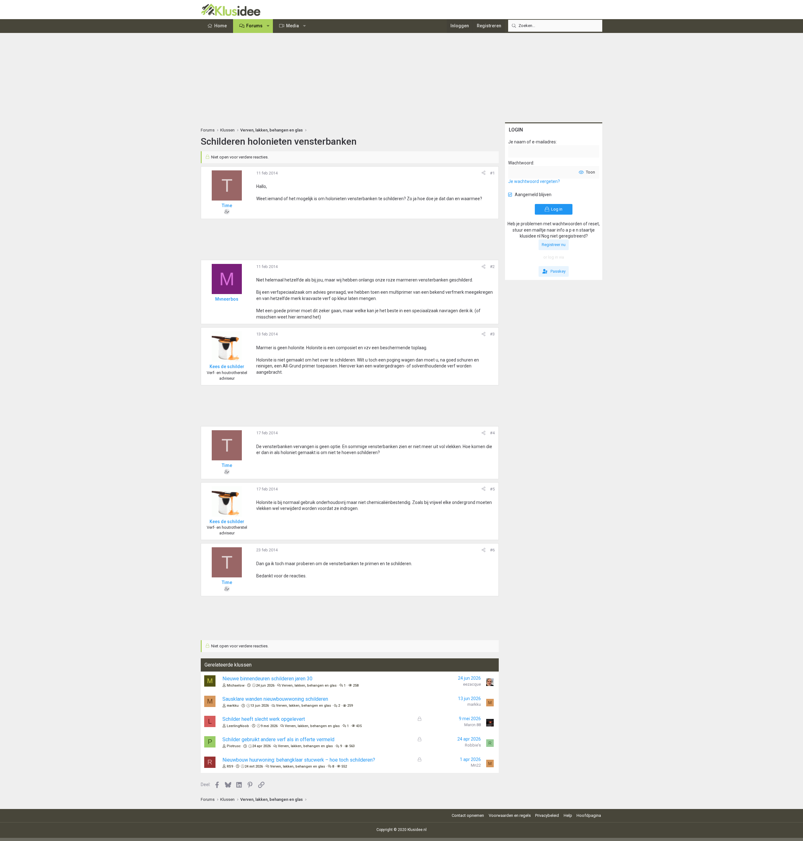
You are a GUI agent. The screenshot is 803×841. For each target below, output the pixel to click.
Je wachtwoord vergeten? (534, 181)
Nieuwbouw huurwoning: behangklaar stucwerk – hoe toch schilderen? (298, 760)
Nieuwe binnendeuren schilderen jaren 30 (267, 679)
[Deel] (483, 173)
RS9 (230, 766)
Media (292, 25)
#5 (492, 489)
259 (350, 706)
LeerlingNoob (238, 726)
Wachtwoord (520, 162)
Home (220, 25)
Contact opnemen (468, 815)
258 (356, 685)
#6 (492, 550)
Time (227, 205)
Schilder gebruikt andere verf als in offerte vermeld (278, 739)
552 (344, 766)
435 (359, 726)
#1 (492, 173)
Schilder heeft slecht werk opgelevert (263, 719)
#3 (492, 334)
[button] (268, 26)
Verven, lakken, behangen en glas (309, 685)
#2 (492, 266)
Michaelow (235, 685)
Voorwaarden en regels (510, 815)
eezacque (472, 684)
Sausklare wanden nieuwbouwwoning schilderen (275, 699)
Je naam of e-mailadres (532, 141)
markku (233, 706)
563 (352, 746)
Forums (254, 25)
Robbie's (473, 745)
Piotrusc (234, 746)
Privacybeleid (547, 815)
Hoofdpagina (589, 815)
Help (568, 815)
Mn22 (476, 765)
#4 (492, 433)
